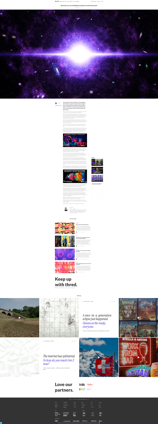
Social (98, 1)
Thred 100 (92, 1)
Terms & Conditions (83, 407)
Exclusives (71, 1)
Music (95, 1)
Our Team (56, 407)
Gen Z (74, 1)
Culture (64, 1)
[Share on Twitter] (56, 105)
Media (93, 162)
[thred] (57, 1)
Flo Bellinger (96, 162)
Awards (74, 405)
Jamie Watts (59, 102)
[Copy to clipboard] (61, 105)
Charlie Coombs (98, 178)
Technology (94, 170)
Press (91, 405)
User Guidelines (83, 405)
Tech (66, 1)
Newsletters (77, 1)
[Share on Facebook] (55, 105)
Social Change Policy (65, 405)
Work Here (100, 407)
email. (76, 212)
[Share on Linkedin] (57, 105)
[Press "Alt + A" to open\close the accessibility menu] (1, 423)
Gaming (93, 178)
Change (61, 1)
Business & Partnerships (64, 407)
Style (68, 1)
